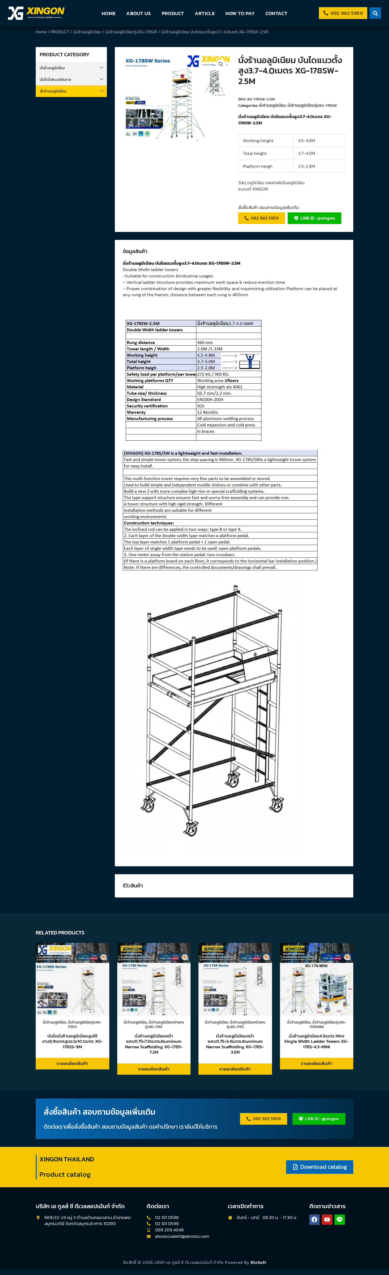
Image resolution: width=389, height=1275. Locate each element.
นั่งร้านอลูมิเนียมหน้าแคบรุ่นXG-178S (164, 1024)
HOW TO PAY (240, 13)
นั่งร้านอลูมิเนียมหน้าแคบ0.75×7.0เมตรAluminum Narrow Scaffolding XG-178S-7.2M (154, 1043)
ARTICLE (205, 13)
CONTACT (276, 13)
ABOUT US (138, 13)
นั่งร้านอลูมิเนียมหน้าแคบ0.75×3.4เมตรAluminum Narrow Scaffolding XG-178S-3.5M (235, 1043)
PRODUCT (173, 13)
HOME (109, 13)
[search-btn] (375, 13)
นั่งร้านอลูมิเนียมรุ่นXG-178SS (85, 1024)
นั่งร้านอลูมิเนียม (87, 32)
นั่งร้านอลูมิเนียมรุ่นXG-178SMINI (328, 1024)
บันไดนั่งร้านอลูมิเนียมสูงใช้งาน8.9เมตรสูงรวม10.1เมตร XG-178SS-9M (72, 1041)
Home (41, 32)
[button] (221, 64)
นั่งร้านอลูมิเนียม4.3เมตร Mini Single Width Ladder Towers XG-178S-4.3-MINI (316, 1041)
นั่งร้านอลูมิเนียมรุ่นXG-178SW (131, 32)
